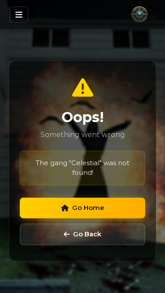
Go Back (87, 234)
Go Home (88, 207)
